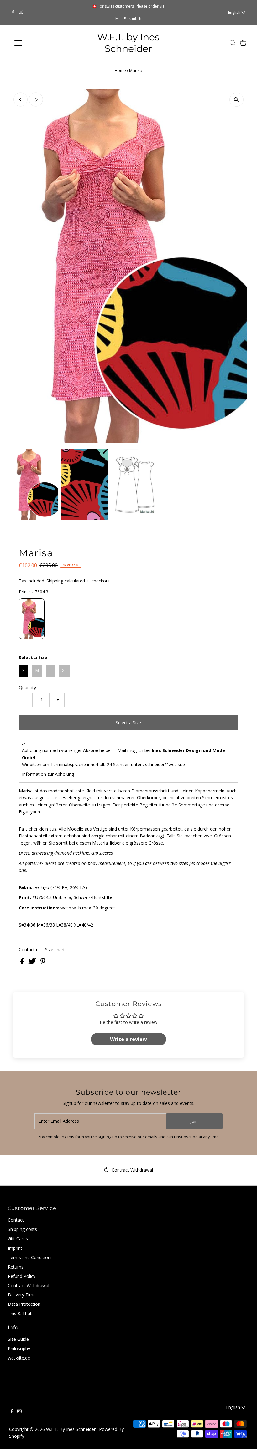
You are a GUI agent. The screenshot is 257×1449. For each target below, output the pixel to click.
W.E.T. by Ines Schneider (128, 42)
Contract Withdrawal (132, 1170)
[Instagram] (21, 12)
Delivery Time (22, 1295)
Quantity (27, 687)
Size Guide (18, 1339)
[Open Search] (232, 43)
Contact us (30, 950)
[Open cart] (243, 42)
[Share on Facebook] (22, 963)
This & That (20, 1313)
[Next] (36, 100)
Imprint (15, 1248)
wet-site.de (19, 1358)
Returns (16, 1267)
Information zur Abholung (48, 774)
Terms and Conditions (30, 1257)
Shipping (54, 581)
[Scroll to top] (244, 1436)
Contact (16, 1220)
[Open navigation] (38, 43)
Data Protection (24, 1304)
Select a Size (33, 657)
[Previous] (20, 100)
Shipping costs (22, 1229)
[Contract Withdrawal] (106, 1171)
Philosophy (19, 1348)
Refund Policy (21, 1276)
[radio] (32, 618)
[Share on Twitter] (32, 963)
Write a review (128, 1039)
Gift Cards (18, 1239)
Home (120, 70)
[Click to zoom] (236, 100)
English (234, 12)
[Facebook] (13, 12)
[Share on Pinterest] (42, 963)
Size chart (55, 950)
